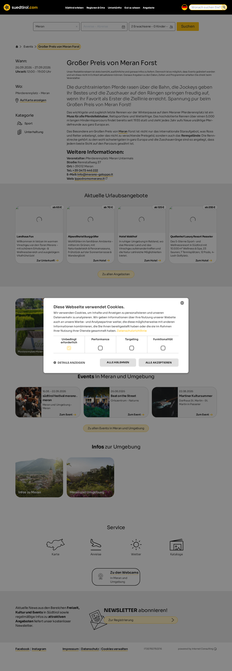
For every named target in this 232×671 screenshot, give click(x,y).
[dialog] (116, 335)
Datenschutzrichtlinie (132, 330)
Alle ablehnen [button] (118, 362)
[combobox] (182, 303)
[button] (69, 363)
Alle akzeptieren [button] (159, 362)
